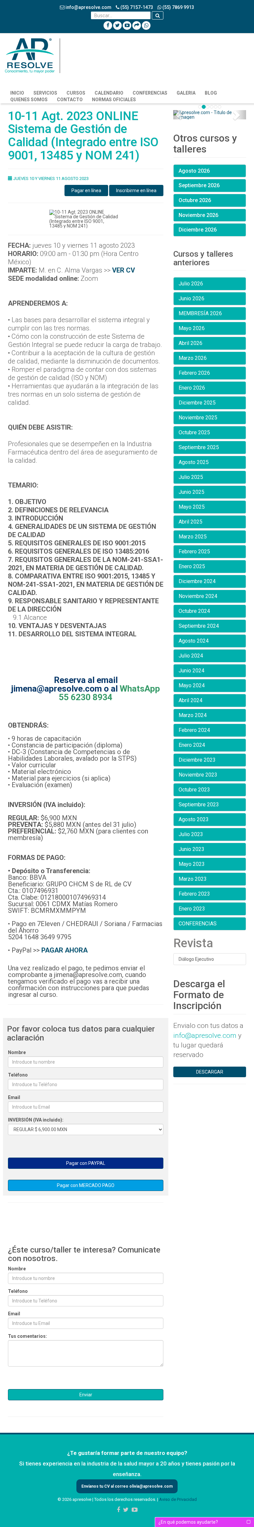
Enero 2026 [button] (192, 388)
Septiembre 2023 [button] (199, 804)
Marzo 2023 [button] (193, 879)
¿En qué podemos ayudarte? (188, 1522)
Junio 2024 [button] (191, 670)
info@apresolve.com (87, 7)
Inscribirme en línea (136, 190)
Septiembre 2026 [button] (199, 185)
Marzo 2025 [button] (193, 536)
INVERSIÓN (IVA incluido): (36, 1120)
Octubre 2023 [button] (194, 789)
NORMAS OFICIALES (114, 99)
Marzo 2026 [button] (193, 358)
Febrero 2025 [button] (194, 551)
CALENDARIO (109, 93)
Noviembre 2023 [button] (198, 775)
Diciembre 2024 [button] (197, 581)
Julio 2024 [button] (191, 656)
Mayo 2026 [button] (192, 328)
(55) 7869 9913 (177, 7)
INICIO (17, 93)
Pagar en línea (86, 190)
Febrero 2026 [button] (194, 373)
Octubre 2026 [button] (195, 200)
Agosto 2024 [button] (194, 641)
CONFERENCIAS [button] (198, 923)
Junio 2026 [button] (191, 298)
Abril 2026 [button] (190, 343)
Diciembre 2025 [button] (197, 403)
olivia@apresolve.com (150, 1486)
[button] (178, 114)
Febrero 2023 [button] (194, 894)
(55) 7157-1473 (136, 7)
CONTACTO (70, 99)
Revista (193, 943)
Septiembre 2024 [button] (199, 626)
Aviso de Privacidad (178, 1499)
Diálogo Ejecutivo (196, 959)
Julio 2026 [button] (191, 283)
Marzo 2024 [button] (193, 715)
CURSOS (75, 93)
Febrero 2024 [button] (194, 730)
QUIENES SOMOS (29, 99)
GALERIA (186, 93)
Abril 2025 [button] (190, 522)
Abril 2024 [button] (190, 700)
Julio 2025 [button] (191, 477)
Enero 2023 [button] (192, 909)
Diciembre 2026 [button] (198, 230)
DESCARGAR (209, 1072)
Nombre (17, 1052)
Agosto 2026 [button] (194, 171)
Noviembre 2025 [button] (198, 417)
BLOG (211, 93)
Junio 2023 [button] (191, 849)
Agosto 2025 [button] (194, 462)
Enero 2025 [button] (192, 566)
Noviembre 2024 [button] (198, 596)
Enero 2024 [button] (192, 745)
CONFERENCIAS (150, 93)
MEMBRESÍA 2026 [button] (200, 313)
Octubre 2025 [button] (194, 432)
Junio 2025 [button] (191, 492)
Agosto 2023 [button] (194, 819)
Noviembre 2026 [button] (198, 215)
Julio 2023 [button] (191, 834)
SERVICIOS (45, 93)
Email (14, 1097)
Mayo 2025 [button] (192, 507)
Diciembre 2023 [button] (197, 760)
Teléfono (18, 1075)
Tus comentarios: (27, 1336)
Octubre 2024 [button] (194, 611)
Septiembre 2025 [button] (199, 447)
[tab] (210, 171)
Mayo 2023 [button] (192, 864)
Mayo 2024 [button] (192, 685)
